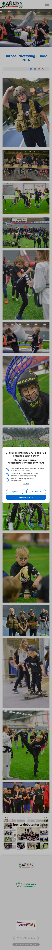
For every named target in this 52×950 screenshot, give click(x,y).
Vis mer (26, 484)
